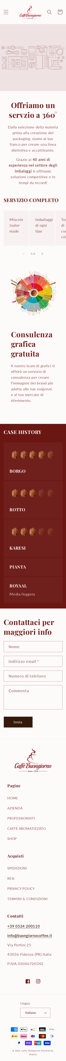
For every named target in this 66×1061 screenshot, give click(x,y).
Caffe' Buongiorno (30, 1050)
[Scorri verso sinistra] (24, 254)
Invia (18, 722)
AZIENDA (15, 808)
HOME (12, 798)
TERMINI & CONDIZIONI (27, 899)
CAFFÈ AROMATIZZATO (26, 828)
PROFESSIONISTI (21, 818)
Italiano (30, 1013)
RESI (10, 878)
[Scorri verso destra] (42, 254)
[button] (6, 12)
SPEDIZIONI (17, 868)
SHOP (12, 839)
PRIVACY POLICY (21, 888)
